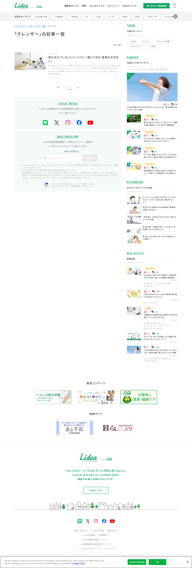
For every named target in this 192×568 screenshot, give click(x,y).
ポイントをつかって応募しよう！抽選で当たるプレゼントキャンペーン (160, 337)
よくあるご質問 (98, 530)
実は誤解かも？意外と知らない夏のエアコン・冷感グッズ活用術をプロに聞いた (160, 171)
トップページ (20, 26)
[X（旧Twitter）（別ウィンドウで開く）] (56, 122)
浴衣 (100, 16)
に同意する (71, 151)
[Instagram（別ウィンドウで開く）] (68, 122)
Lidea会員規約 (89, 535)
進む (175, 18)
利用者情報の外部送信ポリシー (94, 544)
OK (157, 562)
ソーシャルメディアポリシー (88, 548)
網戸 (139, 16)
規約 (66, 151)
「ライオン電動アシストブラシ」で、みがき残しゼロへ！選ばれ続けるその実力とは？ (160, 155)
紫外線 (76, 16)
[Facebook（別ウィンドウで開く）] (79, 122)
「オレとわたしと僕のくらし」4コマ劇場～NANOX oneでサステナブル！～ (160, 139)
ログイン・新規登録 (158, 5)
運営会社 (111, 530)
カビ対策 (170, 16)
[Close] (187, 562)
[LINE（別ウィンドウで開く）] (45, 122)
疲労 (127, 16)
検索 (174, 7)
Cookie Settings (137, 562)
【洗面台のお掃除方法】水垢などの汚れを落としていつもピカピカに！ (161, 315)
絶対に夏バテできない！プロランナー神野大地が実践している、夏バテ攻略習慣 (160, 123)
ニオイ (114, 16)
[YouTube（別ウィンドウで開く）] (90, 122)
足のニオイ (153, 16)
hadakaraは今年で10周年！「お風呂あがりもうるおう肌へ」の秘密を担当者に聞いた (160, 277)
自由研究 (60, 16)
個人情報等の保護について (94, 539)
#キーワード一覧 (37, 26)
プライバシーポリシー (58, 186)
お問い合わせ (79, 530)
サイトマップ (110, 548)
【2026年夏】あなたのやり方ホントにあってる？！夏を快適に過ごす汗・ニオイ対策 (160, 351)
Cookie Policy (78, 563)
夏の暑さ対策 (42, 16)
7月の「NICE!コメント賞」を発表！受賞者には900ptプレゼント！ (160, 295)
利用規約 (74, 186)
